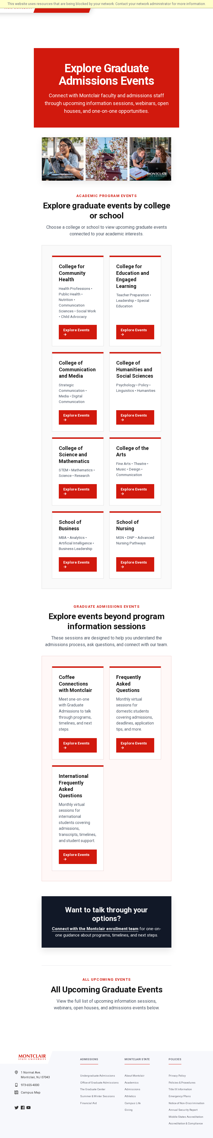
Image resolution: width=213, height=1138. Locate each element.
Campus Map (30, 1092)
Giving (129, 1109)
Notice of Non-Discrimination (186, 1103)
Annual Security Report (183, 1109)
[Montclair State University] (32, 1057)
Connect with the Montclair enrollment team (95, 928)
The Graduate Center (92, 1089)
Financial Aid (88, 1103)
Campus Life (133, 1103)
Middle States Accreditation (186, 1116)
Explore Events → (76, 332)
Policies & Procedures (182, 1082)
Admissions (132, 1089)
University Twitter (16, 1107)
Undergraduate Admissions (97, 1075)
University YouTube (28, 1107)
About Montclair (134, 1075)
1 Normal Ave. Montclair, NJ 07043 (35, 1075)
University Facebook (23, 1107)
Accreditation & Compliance (186, 1123)
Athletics (130, 1096)
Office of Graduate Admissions (99, 1082)
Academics (132, 1082)
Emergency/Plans (180, 1096)
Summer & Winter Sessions (97, 1096)
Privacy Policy (177, 1075)
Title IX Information (180, 1089)
